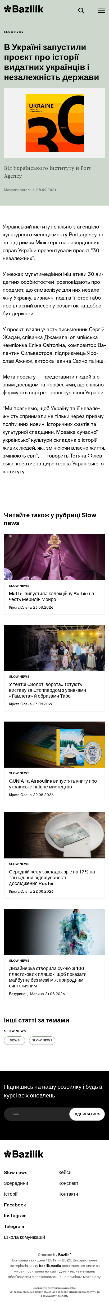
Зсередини (16, 1183)
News (15, 1040)
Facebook (15, 1205)
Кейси (64, 1173)
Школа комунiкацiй (24, 1237)
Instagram (15, 1216)
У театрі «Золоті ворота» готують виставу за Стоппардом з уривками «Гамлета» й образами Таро (47, 691)
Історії (10, 1194)
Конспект (68, 1183)
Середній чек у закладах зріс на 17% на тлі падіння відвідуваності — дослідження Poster (52, 878)
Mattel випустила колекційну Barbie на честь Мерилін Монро (51, 597)
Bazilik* (64, 1255)
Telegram (14, 1227)
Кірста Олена (20, 608)
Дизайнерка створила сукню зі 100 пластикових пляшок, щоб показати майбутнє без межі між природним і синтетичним (48, 978)
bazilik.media (50, 1266)
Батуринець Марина (26, 994)
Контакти (68, 1194)
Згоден (54, 1300)
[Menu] (100, 10)
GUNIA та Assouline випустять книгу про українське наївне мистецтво (53, 784)
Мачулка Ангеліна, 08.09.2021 (30, 190)
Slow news (14, 32)
